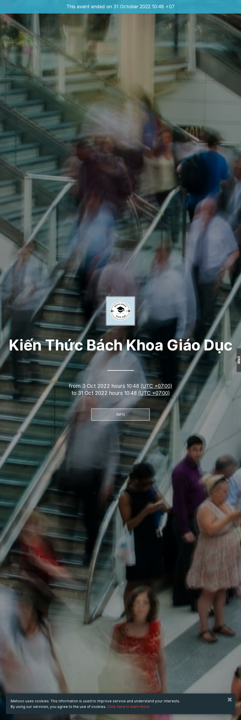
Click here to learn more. (128, 706)
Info (120, 414)
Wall (239, 360)
